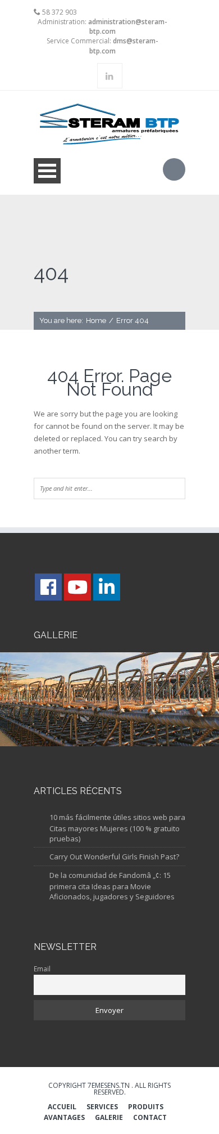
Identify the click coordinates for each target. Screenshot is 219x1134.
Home (96, 320)
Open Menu (47, 170)
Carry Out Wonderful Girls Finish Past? (114, 856)
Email (42, 968)
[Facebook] (48, 586)
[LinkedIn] (106, 586)
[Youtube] (77, 586)
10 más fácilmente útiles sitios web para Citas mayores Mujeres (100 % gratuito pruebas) (117, 828)
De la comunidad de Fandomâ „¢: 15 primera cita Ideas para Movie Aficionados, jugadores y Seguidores (112, 886)
